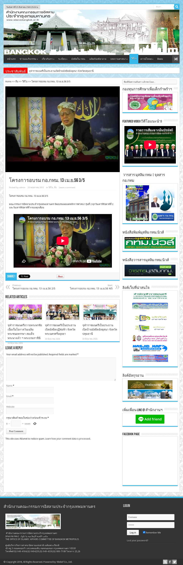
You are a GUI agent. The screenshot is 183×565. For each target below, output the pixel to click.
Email (9, 396)
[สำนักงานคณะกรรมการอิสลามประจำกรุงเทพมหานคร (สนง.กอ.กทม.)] (92, 52)
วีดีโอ (134, 58)
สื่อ (16, 81)
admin (22, 187)
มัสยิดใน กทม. (78, 59)
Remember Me (153, 532)
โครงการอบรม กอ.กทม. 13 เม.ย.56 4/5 (91, 287)
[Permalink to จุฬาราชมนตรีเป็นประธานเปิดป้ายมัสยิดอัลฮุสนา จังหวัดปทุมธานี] (100, 319)
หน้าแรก (11, 59)
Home (8, 81)
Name (9, 385)
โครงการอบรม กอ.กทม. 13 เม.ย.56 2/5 (34, 287)
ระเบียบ (62, 59)
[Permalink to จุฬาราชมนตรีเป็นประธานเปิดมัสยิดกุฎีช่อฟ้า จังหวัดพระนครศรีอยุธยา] (62, 319)
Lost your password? (137, 540)
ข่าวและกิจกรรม (29, 59)
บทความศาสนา (119, 59)
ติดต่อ (160, 59)
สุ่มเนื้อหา (176, 59)
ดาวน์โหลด (146, 59)
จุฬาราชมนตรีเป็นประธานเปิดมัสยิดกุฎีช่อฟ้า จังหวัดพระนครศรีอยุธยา (60, 329)
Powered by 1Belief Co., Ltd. (57, 562)
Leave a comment (67, 187)
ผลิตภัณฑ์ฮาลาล (98, 59)
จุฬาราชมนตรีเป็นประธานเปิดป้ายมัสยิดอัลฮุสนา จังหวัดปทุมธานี (99, 329)
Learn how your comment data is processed (67, 438)
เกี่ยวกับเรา (48, 59)
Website (10, 406)
